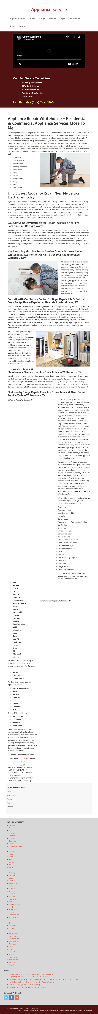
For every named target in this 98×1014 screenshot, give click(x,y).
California (12, 836)
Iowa (10, 864)
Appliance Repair (18, 18)
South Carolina (14, 939)
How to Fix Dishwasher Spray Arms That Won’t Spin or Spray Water (31, 974)
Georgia (12, 851)
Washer (52, 18)
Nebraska (12, 899)
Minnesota (12, 888)
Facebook (11, 997)
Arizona (11, 830)
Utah (10, 949)
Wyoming (12, 965)
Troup (22, 761)
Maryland (12, 881)
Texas (11, 946)
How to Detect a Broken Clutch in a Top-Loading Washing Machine (31, 982)
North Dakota (13, 917)
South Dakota (13, 941)
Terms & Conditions (31, 1008)
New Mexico (13, 909)
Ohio (10, 923)
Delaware (12, 844)
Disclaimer (9, 1008)
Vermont (12, 952)
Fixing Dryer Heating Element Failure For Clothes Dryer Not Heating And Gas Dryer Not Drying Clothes (43, 979)
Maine (11, 878)
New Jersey (12, 907)
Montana (12, 896)
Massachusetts (14, 883)
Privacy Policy (18, 1008)
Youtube (17, 997)
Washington (13, 957)
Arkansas (12, 833)
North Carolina (14, 915)
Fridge (42, 18)
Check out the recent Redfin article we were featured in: (27, 987)
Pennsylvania (13, 933)
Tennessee (12, 944)
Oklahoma (12, 926)
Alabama (12, 825)
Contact (23, 26)
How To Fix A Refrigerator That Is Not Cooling (24, 985)
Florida (11, 849)
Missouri (12, 894)
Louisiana (12, 875)
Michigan (12, 886)
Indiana (11, 862)
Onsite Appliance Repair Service (33, 1010)
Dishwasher (74, 18)
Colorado (12, 838)
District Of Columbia (16, 846)
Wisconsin (12, 962)
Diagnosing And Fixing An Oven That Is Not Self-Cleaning (28, 977)
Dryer (62, 18)
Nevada (11, 902)
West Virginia (13, 960)
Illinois (11, 859)
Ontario (11, 928)
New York (12, 912)
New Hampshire (14, 904)
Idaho (11, 857)
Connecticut (13, 841)
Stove (12, 26)
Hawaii (11, 854)
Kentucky (12, 873)
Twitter (6, 997)
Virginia (11, 954)
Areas (32, 18)
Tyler (26, 758)
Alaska (11, 828)
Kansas (11, 867)
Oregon (11, 931)
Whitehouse (11, 795)
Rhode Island (13, 936)
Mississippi (13, 891)
